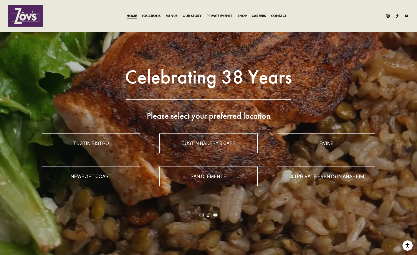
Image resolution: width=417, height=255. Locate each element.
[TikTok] (397, 16)
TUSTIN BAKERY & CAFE (208, 143)
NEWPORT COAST (91, 176)
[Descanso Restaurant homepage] (25, 16)
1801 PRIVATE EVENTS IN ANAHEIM (326, 176)
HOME (132, 16)
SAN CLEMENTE (208, 176)
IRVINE (326, 143)
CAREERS (259, 16)
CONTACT (278, 16)
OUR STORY (192, 16)
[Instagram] (388, 16)
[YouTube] (406, 16)
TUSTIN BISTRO (91, 143)
